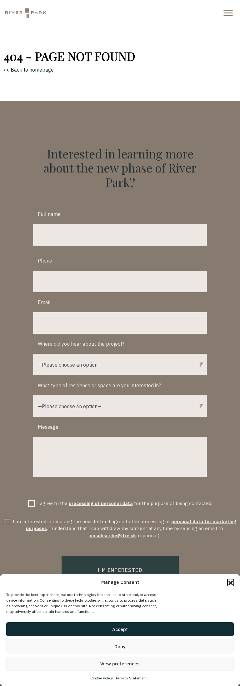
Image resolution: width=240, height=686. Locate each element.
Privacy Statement (131, 678)
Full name (49, 214)
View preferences (120, 664)
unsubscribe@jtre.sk (113, 535)
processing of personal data (101, 503)
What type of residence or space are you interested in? (99, 385)
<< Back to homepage (29, 70)
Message (48, 427)
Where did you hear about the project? (81, 344)
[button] (231, 582)
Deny (120, 646)
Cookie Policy (101, 678)
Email (44, 302)
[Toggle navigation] (227, 13)
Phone (45, 261)
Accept (120, 629)
